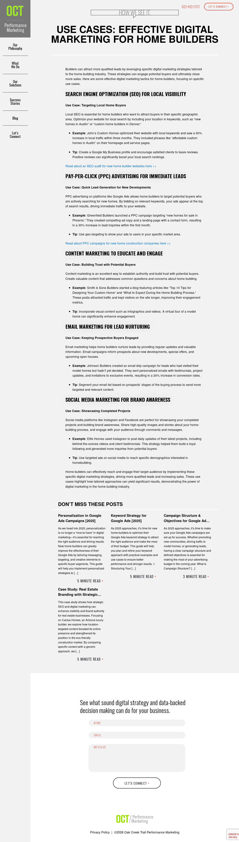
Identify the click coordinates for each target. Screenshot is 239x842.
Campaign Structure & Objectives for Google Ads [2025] (186, 520)
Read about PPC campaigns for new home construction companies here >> (118, 243)
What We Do (15, 65)
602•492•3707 (191, 6)
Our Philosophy (15, 46)
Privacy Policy (100, 832)
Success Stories (15, 101)
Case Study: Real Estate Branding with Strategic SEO (78, 594)
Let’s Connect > (219, 6)
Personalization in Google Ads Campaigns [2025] (79, 518)
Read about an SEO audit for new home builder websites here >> (110, 166)
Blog (15, 118)
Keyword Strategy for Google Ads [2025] (128, 518)
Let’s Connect (15, 134)
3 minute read (196, 576)
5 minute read (90, 580)
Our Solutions (15, 83)
